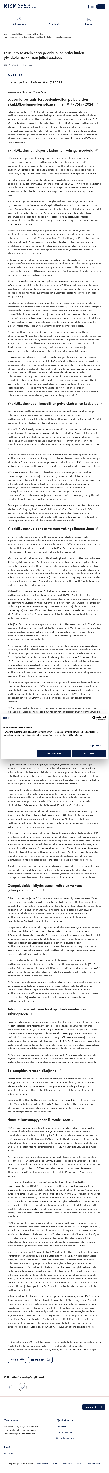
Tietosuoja (67, 1463)
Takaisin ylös (91, 1406)
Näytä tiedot (95, 745)
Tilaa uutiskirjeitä (64, 1432)
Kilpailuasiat (54, 24)
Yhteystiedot (42, 1463)
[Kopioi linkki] (98, 104)
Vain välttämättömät (54, 753)
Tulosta (14, 1359)
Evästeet (79, 1463)
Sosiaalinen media (65, 1438)
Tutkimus (89, 24)
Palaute (55, 1463)
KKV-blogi (9, 1453)
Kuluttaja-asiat (20, 24)
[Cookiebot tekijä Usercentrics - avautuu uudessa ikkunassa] (94, 718)
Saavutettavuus (93, 1463)
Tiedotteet (61, 1426)
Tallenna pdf (37, 1359)
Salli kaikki (89, 753)
